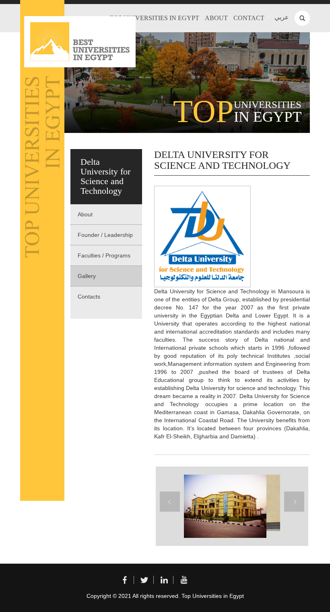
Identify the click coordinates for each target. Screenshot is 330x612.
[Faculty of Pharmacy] (224, 506)
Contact (248, 18)
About (216, 18)
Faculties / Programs (104, 255)
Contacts (89, 296)
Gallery (87, 276)
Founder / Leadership (105, 235)
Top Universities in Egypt (154, 18)
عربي (281, 17)
